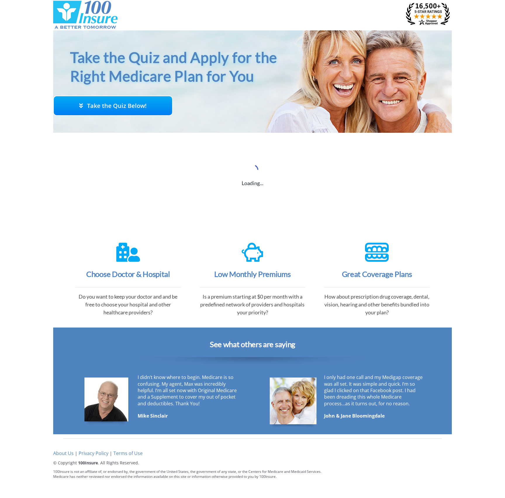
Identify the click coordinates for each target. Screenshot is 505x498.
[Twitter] (426, 480)
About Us (63, 453)
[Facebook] (413, 480)
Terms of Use (128, 453)
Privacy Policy (93, 453)
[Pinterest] (439, 480)
